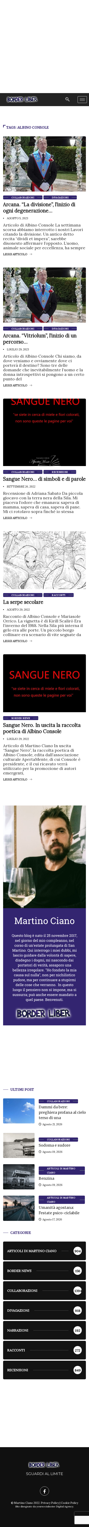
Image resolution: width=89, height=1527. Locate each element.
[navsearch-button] (67, 99)
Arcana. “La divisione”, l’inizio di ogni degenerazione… (39, 207)
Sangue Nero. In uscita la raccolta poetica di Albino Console (42, 728)
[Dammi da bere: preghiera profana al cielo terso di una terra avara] (19, 1111)
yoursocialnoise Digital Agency (54, 1506)
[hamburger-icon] (82, 99)
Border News (20, 718)
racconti (58, 595)
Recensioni (60, 472)
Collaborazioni (22, 197)
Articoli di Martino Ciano (61, 1170)
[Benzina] (19, 1176)
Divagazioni (60, 197)
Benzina (46, 1178)
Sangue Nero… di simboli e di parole (44, 479)
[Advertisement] (44, 46)
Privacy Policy (50, 1503)
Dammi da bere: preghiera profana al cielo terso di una (62, 1112)
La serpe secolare (23, 602)
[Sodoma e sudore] (19, 1145)
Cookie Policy (69, 1503)
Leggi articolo (15, 254)
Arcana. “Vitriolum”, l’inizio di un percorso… (40, 338)
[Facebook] (44, 1491)
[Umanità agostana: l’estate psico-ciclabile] (19, 1208)
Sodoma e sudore (54, 1145)
